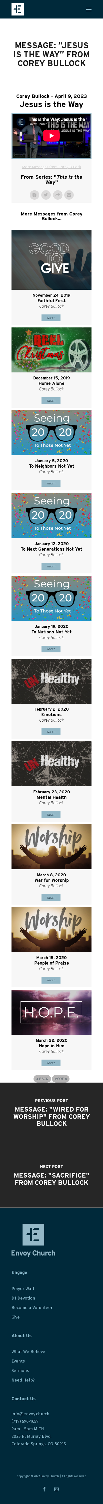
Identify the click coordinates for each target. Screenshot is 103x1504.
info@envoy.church (31, 1414)
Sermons (20, 1370)
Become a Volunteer (32, 1307)
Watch (50, 318)
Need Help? (23, 1380)
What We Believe (28, 1351)
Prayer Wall (23, 1288)
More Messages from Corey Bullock (51, 167)
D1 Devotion (23, 1298)
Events (18, 1361)
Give (16, 1317)
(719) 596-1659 (26, 1421)
